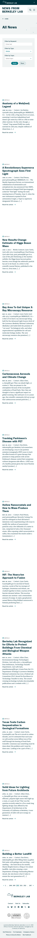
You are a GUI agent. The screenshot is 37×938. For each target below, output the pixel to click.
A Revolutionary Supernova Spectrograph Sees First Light (18, 170)
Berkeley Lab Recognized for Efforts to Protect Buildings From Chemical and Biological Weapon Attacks (17, 647)
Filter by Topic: (10, 55)
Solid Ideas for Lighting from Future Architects (15, 788)
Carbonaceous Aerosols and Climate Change (16, 375)
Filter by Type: (9, 48)
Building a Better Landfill (16, 853)
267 (30, 885)
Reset (22, 63)
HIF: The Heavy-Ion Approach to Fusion (13, 576)
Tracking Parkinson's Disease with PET (14, 440)
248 (10, 885)
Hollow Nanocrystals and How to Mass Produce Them (16, 508)
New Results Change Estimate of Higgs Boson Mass (16, 243)
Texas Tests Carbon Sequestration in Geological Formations (15, 725)
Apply (15, 63)
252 (25, 885)
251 (21, 885)
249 (14, 885)
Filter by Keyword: (11, 41)
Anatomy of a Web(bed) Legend (16, 105)
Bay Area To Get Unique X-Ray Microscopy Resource (17, 309)
